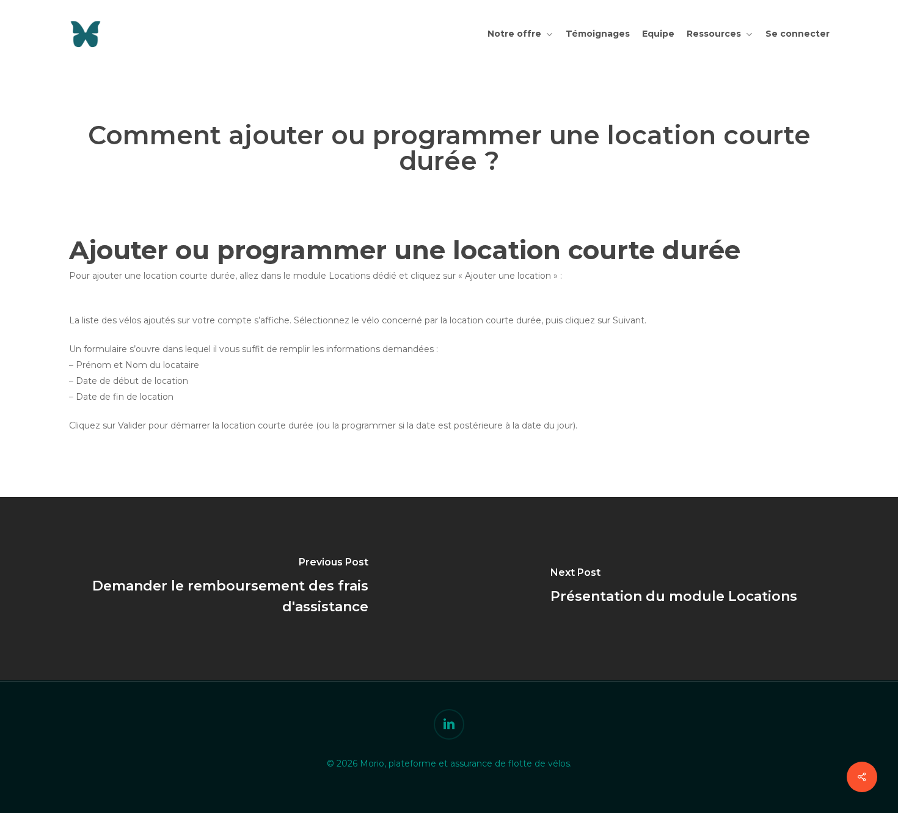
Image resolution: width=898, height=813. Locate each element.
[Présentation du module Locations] (673, 588)
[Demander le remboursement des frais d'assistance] (224, 588)
